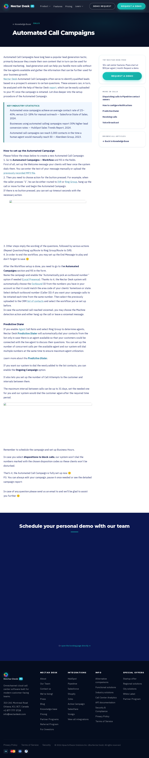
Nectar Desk (10, 79)
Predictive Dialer (27, 333)
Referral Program (49, 724)
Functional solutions (105, 687)
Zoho (70, 699)
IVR (59, 181)
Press (43, 699)
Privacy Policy (102, 716)
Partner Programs (49, 719)
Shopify (71, 693)
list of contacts (35, 301)
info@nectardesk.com (14, 714)
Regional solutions (132, 683)
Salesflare (73, 709)
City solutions (129, 688)
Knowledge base (48, 709)
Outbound (37, 283)
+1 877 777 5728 (12, 710)
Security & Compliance (101, 709)
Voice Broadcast (111, 122)
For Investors (47, 729)
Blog (42, 704)
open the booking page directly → (76, 645)
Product (44, 6)
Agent (22, 329)
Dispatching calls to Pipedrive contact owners (121, 98)
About (43, 678)
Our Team (45, 683)
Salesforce (73, 688)
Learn (78, 6)
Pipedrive (72, 683)
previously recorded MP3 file (19, 173)
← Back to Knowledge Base (116, 141)
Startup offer (129, 678)
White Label (129, 693)
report (52, 87)
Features (58, 6)
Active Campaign (76, 704)
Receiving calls (110, 117)
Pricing (68, 6)
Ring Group (71, 181)
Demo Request (102, 6)
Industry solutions (104, 692)
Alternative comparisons (101, 680)
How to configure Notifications (117, 105)
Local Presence (31, 279)
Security (46, 745)
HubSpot (72, 678)
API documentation (105, 702)
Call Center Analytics (106, 697)
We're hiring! (46, 693)
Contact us (45, 688)
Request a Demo (131, 6)
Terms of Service (104, 721)
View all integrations (78, 719)
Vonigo (71, 714)
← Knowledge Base (22, 24)
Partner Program (132, 699)
